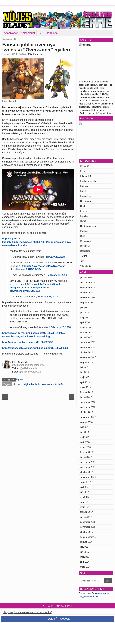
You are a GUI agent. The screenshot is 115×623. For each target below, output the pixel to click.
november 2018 (87, 407)
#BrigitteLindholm (20, 287)
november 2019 (87, 347)
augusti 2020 (86, 302)
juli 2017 (84, 487)
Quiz (82, 236)
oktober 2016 (86, 532)
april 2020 (85, 322)
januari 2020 (86, 337)
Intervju (83, 211)
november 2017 (87, 467)
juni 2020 (84, 312)
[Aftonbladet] (13, 3)
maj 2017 (84, 497)
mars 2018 (85, 447)
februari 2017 (86, 512)
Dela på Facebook (58, 618)
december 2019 (87, 342)
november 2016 (87, 527)
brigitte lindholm (32, 384)
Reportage (85, 251)
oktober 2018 (86, 412)
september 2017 (88, 477)
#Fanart (46, 284)
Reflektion (85, 246)
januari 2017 (86, 517)
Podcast (84, 231)
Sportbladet (51, 32)
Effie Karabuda (35, 54)
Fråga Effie (85, 196)
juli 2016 (84, 546)
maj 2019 (84, 377)
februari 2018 (86, 452)
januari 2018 (86, 457)
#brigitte (26, 266)
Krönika (84, 216)
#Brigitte (56, 284)
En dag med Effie (88, 181)
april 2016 (85, 561)
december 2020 (87, 282)
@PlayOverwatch (55, 266)
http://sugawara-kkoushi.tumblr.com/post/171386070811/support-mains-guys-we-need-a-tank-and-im (36, 242)
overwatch (48, 384)
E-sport (83, 171)
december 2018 (87, 402)
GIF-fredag (85, 201)
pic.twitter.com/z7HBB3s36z (25, 269)
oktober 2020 (86, 292)
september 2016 (88, 537)
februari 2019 (86, 392)
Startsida (6, 39)
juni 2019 (84, 372)
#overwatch (38, 266)
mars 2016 (85, 566)
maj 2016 (84, 557)
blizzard (17, 384)
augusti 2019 (86, 362)
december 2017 (87, 462)
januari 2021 (86, 277)
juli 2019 (84, 367)
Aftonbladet (11, 32)
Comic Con (85, 166)
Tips (82, 261)
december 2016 (87, 522)
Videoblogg (85, 266)
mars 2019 (85, 387)
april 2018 (85, 442)
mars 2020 (85, 327)
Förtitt (83, 191)
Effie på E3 (85, 176)
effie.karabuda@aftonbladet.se (28, 365)
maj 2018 (84, 437)
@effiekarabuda (28, 368)
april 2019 (85, 382)
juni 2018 (84, 432)
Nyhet (19, 379)
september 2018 (88, 417)
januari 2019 (86, 397)
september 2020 (88, 297)
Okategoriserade (88, 226)
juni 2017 (84, 492)
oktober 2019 (86, 352)
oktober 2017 (86, 472)
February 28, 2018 (54, 257)
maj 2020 (84, 317)
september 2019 (88, 357)
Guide (83, 206)
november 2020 (87, 287)
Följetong (84, 186)
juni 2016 (84, 552)
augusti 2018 (86, 422)
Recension (85, 241)
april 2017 (85, 502)
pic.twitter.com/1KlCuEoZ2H (25, 291)
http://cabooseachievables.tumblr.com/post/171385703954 (35, 348)
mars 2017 (85, 507)
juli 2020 (84, 307)
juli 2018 (84, 427)
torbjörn (59, 384)
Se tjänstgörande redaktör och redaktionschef (27, 612)
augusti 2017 (86, 482)
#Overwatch (35, 284)
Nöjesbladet (28, 32)
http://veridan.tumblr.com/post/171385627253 (27, 342)
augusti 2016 (86, 542)
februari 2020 (86, 332)
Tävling (83, 256)
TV (39, 32)
